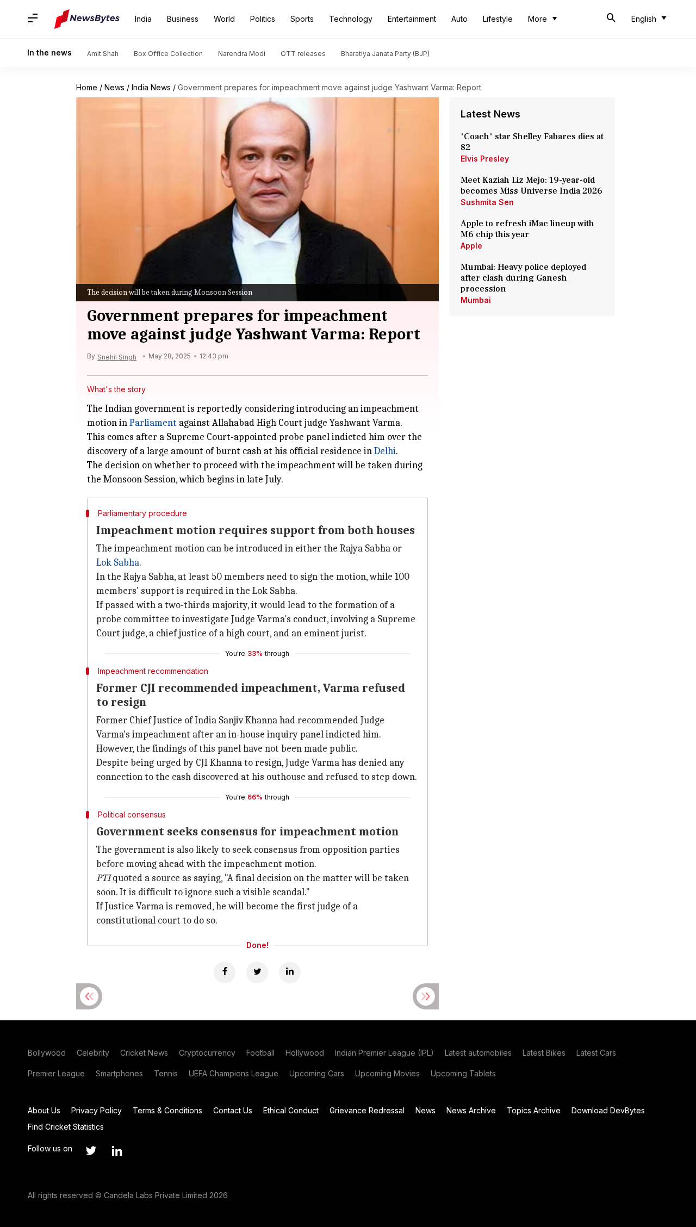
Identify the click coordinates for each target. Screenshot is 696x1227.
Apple (471, 245)
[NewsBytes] (87, 19)
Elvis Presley (485, 158)
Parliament (153, 423)
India (143, 18)
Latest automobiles (478, 1052)
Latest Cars (596, 1052)
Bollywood (47, 1052)
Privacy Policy (96, 1110)
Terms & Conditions (167, 1110)
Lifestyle (498, 18)
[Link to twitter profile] (91, 1150)
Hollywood (304, 1052)
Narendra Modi (241, 53)
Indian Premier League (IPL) (384, 1052)
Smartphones (119, 1073)
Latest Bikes (544, 1052)
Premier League (56, 1073)
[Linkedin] (290, 972)
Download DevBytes (608, 1110)
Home (86, 87)
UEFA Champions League (233, 1073)
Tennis (166, 1073)
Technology (350, 18)
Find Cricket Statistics (66, 1126)
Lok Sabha (117, 562)
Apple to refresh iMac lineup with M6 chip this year (527, 229)
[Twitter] (257, 972)
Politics (262, 18)
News (114, 87)
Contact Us (232, 1110)
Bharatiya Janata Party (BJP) (385, 53)
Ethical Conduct (291, 1110)
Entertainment (412, 18)
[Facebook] (224, 972)
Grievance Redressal (367, 1110)
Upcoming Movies (387, 1073)
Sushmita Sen (487, 202)
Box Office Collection (168, 53)
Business (182, 18)
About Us (44, 1110)
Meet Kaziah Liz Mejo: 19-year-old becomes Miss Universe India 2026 (531, 185)
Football (260, 1052)
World (224, 18)
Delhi (385, 451)
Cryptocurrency (207, 1052)
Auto (459, 18)
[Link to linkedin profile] (117, 1150)
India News (151, 87)
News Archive (471, 1110)
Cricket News (144, 1052)
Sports (302, 18)
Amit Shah (103, 53)
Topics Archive (534, 1110)
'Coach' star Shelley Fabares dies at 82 (532, 142)
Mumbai (476, 300)
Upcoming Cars (316, 1073)
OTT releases (303, 53)
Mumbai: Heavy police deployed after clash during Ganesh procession (523, 278)
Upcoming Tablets (463, 1073)
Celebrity (93, 1052)
